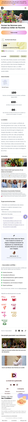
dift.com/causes (22, 288)
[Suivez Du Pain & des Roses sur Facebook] (19, 330)
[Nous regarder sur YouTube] (14, 384)
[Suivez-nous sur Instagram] (17, 384)
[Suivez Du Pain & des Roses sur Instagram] (16, 330)
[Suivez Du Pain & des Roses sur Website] (25, 330)
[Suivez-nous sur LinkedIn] (10, 384)
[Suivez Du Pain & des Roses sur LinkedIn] (22, 330)
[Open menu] (25, 8)
